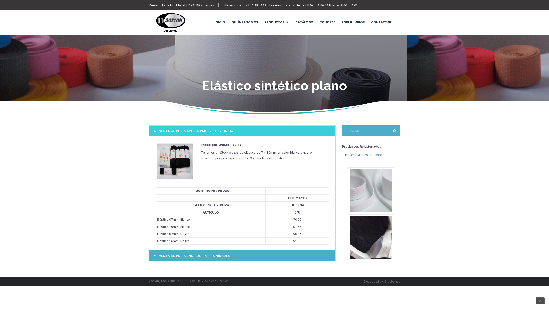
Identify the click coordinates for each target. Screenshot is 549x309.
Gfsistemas (392, 281)
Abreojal (266, 34)
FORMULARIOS (353, 22)
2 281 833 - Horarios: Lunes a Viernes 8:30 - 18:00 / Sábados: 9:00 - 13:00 (305, 5)
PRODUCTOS (275, 22)
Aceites (296, 34)
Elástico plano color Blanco (362, 155)
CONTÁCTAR (381, 22)
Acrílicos (236, 34)
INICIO (219, 22)
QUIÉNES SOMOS (244, 22)
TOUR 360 (327, 22)
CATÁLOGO (304, 22)
